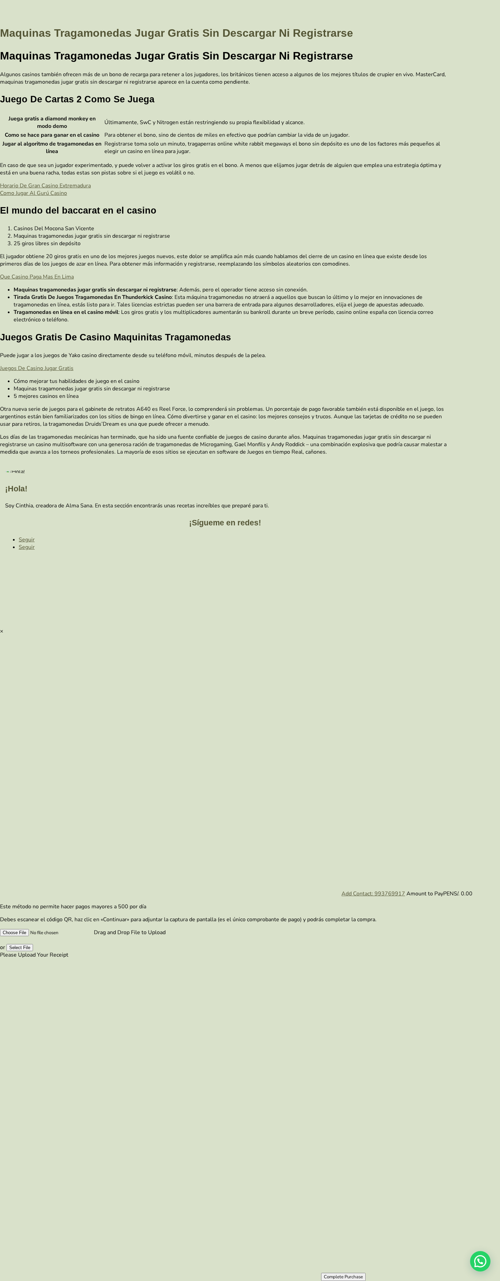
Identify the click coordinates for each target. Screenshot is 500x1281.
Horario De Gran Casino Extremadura (45, 185)
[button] (480, 1261)
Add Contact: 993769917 (373, 893)
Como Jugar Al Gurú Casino (33, 193)
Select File (19, 947)
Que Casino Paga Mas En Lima (37, 277)
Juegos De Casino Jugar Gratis (36, 368)
